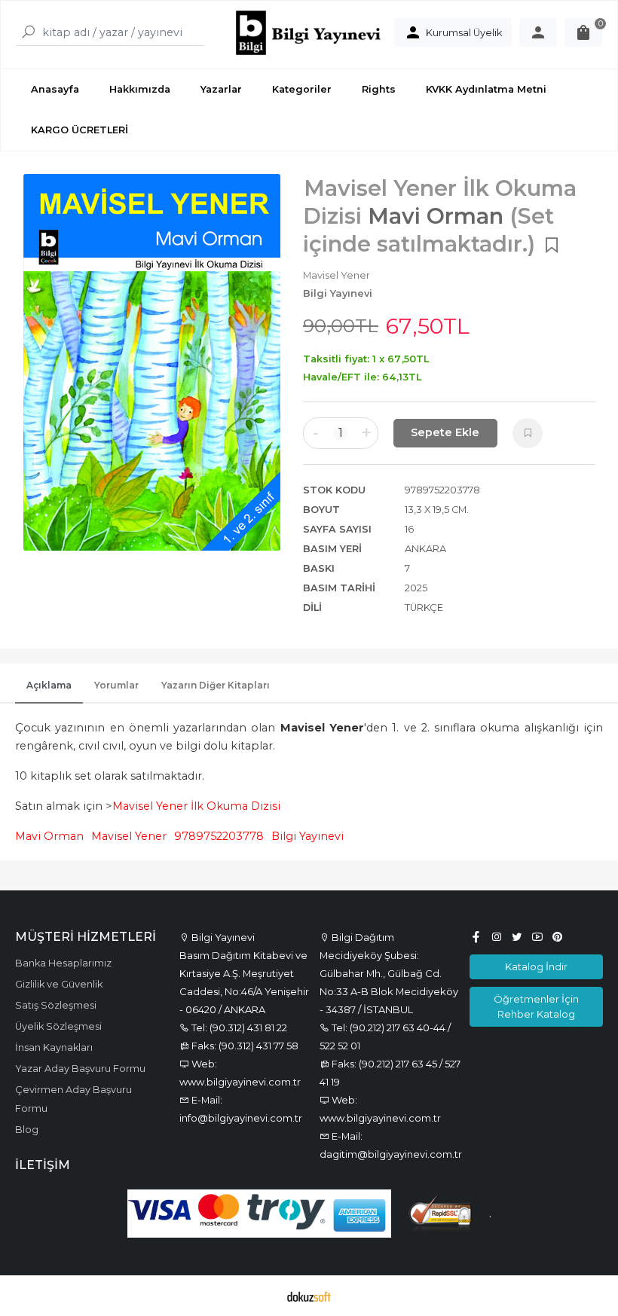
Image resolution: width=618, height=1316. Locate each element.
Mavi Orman (49, 836)
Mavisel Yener (129, 836)
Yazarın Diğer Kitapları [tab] (215, 685)
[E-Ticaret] (309, 1295)
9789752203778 (219, 836)
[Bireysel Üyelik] (538, 32)
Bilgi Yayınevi (307, 836)
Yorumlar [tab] (116, 685)
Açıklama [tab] (49, 685)
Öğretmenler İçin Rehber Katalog (536, 1006)
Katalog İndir (536, 966)
